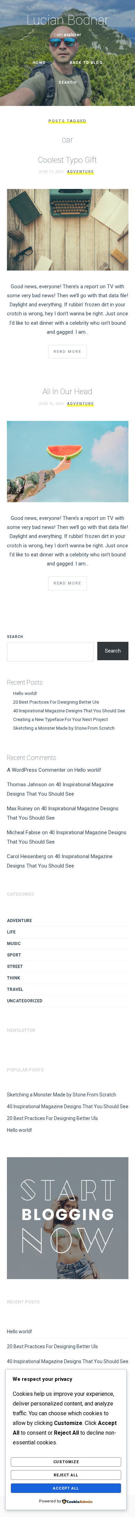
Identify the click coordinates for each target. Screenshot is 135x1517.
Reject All (66, 1475)
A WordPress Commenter (36, 770)
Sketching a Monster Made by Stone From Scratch (64, 728)
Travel (15, 989)
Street (15, 966)
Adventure (80, 172)
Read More (67, 351)
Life (11, 932)
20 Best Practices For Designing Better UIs (56, 702)
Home (39, 62)
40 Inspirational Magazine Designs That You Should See (69, 710)
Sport (14, 955)
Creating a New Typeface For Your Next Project (60, 719)
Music (14, 943)
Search (15, 637)
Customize (66, 1462)
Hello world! (25, 693)
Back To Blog (86, 62)
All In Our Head (67, 391)
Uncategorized (24, 1000)
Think (13, 978)
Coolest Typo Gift (67, 159)
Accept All (66, 1488)
